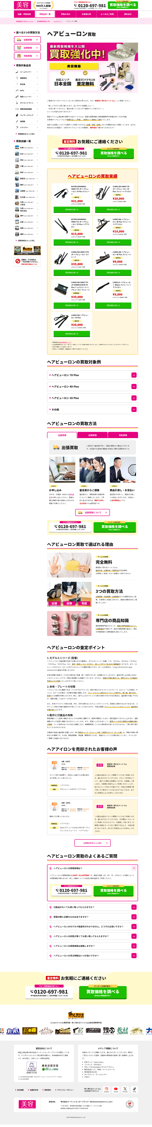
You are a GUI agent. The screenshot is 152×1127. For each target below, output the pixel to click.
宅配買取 (28, 55)
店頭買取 (28, 47)
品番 (54, 789)
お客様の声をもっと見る (92, 843)
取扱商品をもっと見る (26, 134)
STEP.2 (84, 486)
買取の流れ (65, 14)
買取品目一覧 (45, 14)
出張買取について (93, 512)
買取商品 (54, 785)
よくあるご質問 (107, 14)
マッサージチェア (26, 115)
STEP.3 (114, 486)
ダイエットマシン (26, 103)
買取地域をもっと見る (26, 240)
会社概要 (20, 1090)
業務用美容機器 (26, 109)
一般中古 (76, 197)
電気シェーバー (26, 96)
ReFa (22, 90)
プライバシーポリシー (65, 1090)
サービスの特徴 (103, 557)
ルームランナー (26, 72)
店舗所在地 (34, 1090)
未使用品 (76, 293)
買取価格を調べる (71, 209)
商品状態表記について (65, 342)
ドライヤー (24, 127)
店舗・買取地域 (24, 14)
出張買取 (28, 39)
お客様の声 (86, 14)
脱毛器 (22, 84)
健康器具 (23, 78)
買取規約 (47, 1090)
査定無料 (69, 141)
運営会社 (128, 14)
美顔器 (22, 121)
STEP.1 (53, 486)
